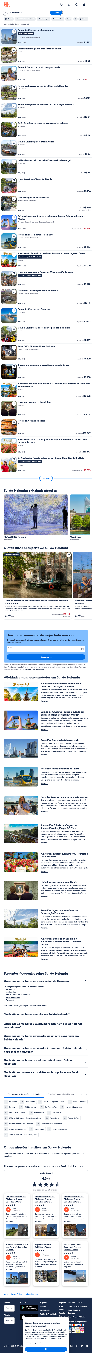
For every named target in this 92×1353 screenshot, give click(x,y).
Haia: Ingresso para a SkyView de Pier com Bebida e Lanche (73, 1247)
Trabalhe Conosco (62, 1314)
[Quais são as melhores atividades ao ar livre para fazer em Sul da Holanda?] (85, 1037)
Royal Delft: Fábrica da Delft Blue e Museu (44, 1245)
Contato (43, 1306)
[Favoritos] (61, 5)
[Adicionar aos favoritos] (14, 31)
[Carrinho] (69, 5)
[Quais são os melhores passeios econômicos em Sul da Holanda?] (85, 1062)
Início (6, 1294)
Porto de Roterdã (13, 998)
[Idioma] (77, 4)
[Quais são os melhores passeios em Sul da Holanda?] (85, 1014)
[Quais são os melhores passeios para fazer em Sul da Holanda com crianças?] (85, 1025)
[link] (46, 36)
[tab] (24, 1094)
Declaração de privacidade (34, 669)
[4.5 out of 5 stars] (46, 1184)
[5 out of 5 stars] (17, 1205)
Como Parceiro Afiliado (76, 1317)
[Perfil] (84, 5)
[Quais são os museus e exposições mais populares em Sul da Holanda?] (85, 1074)
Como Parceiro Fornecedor (77, 1306)
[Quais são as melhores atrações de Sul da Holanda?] (85, 981)
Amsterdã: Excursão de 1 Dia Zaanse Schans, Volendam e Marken (16, 1199)
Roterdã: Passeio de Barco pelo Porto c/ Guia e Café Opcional (17, 1247)
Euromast (10, 1000)
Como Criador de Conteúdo (74, 1311)
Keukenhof (10, 989)
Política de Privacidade (48, 1314)
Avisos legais (44, 1310)
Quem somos (61, 1307)
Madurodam (11, 992)
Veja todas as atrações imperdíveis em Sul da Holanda (26, 1005)
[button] (46, 36)
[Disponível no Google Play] (29, 1308)
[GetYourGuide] (7, 4)
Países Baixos (16, 1294)
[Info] (28, 24)
